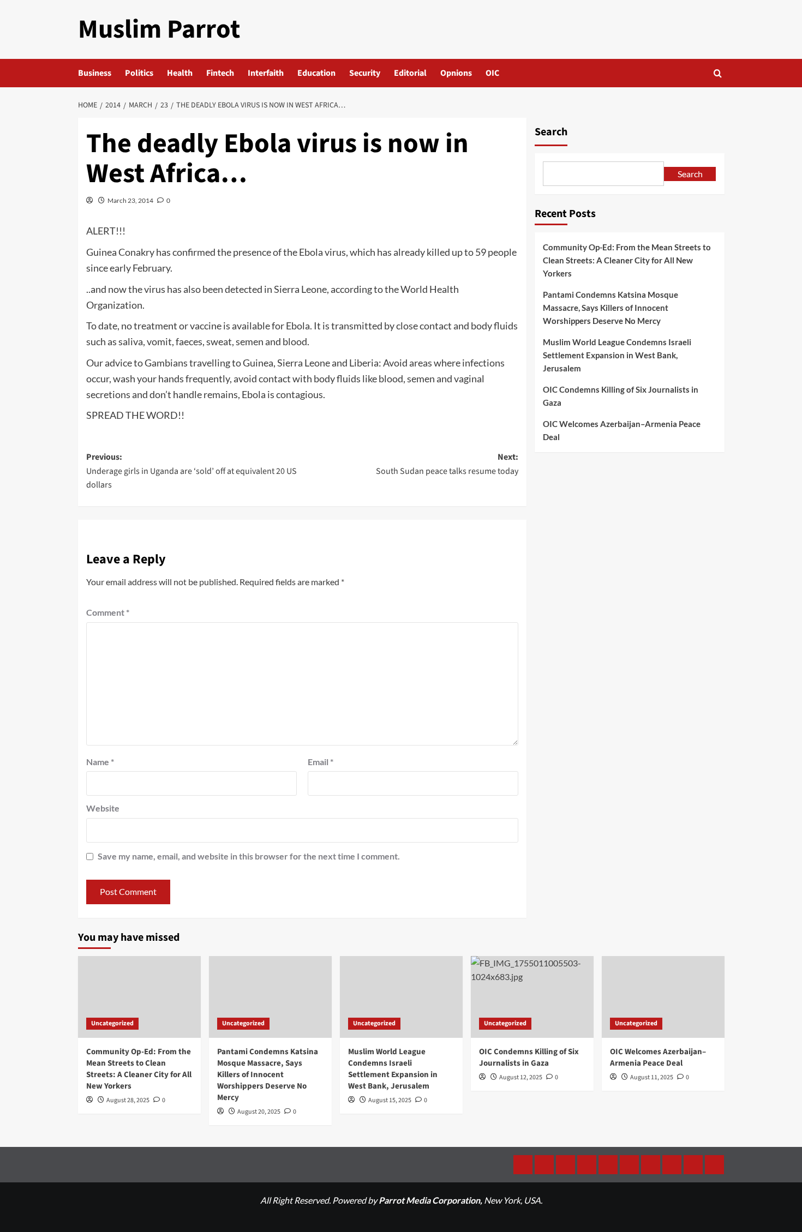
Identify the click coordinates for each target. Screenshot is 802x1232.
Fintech (220, 73)
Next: (447, 464)
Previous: (191, 471)
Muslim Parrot (159, 29)
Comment (107, 612)
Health (180, 73)
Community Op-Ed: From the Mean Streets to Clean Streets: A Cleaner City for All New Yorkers (627, 260)
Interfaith (266, 73)
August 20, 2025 (258, 1111)
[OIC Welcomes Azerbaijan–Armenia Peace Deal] (663, 997)
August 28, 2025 (127, 1100)
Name (100, 761)
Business (94, 73)
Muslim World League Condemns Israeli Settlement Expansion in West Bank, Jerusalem (617, 355)
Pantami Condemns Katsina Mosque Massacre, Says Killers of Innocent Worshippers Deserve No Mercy (610, 308)
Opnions (456, 73)
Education (316, 73)
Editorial (410, 73)
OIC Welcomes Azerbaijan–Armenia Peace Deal (622, 430)
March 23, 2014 (130, 200)
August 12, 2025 (520, 1077)
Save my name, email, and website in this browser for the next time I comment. (249, 856)
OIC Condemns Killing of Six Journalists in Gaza (620, 395)
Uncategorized (112, 1023)
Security (364, 73)
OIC (492, 73)
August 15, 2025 (389, 1100)
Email (320, 761)
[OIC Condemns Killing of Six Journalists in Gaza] (532, 997)
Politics (139, 73)
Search (551, 132)
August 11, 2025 (651, 1077)
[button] (718, 73)
